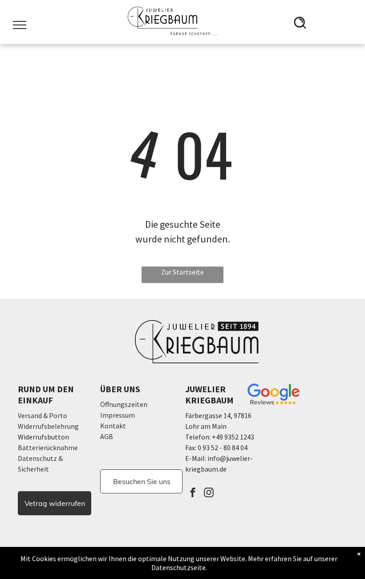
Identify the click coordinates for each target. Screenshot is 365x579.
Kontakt (113, 425)
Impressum (117, 415)
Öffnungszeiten (123, 404)
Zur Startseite (182, 271)
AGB (106, 436)
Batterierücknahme (48, 447)
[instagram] (208, 493)
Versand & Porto (42, 415)
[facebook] (192, 493)
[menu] (19, 25)
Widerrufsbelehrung (48, 426)
